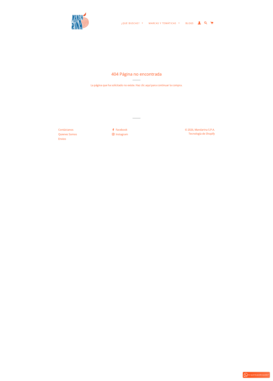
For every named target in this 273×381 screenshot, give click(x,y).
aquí (148, 85)
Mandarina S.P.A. (205, 129)
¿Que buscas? (130, 23)
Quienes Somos (67, 134)
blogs (189, 23)
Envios (62, 139)
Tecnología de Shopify (202, 133)
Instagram (121, 134)
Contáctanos (65, 129)
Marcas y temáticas (163, 23)
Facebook (121, 129)
